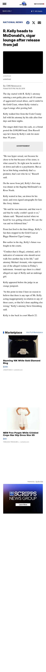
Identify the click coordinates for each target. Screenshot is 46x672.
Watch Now (38, 4)
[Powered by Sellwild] (39, 482)
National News (13, 22)
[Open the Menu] (4, 4)
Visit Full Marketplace (34, 332)
